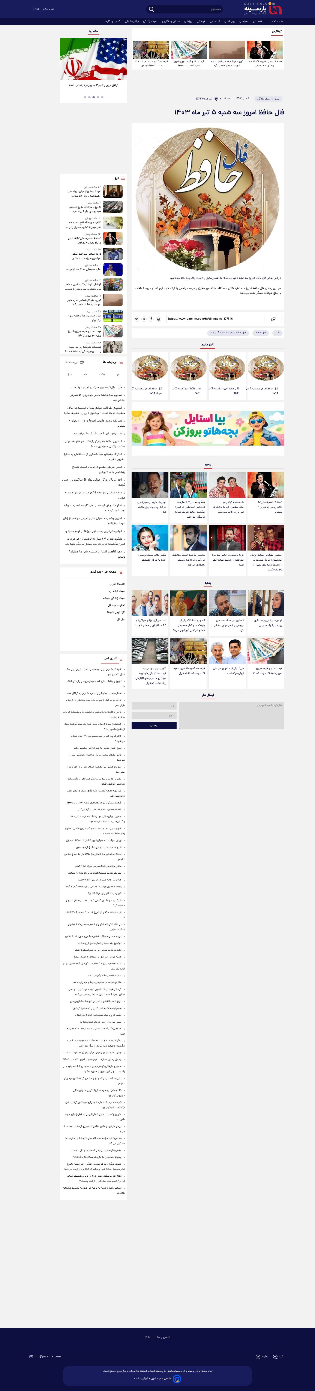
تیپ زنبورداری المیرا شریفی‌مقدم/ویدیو (98, 433)
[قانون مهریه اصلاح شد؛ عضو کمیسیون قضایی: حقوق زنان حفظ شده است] (113, 223)
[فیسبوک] (151, 319)
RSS (37, 9)
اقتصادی (258, 21)
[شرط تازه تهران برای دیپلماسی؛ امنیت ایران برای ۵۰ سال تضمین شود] (113, 191)
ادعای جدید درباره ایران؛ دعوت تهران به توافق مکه (94, 693)
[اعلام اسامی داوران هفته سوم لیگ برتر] (113, 316)
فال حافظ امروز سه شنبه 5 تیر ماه (228, 333)
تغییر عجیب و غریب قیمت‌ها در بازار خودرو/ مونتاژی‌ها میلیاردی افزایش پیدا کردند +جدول (150, 676)
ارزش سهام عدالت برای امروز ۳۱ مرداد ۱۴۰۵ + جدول (94, 841)
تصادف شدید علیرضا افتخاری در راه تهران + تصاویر (265, 64)
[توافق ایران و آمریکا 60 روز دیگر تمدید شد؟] (93, 59)
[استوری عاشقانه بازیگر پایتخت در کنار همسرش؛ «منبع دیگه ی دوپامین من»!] (188, 603)
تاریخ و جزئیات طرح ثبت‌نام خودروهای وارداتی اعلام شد (85, 209)
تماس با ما (48, 9)
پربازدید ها (110, 362)
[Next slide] (122, 59)
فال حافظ (261, 333)
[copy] (273, 319)
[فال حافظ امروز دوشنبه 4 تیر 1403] (266, 368)
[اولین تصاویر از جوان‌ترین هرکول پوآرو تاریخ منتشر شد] (150, 485)
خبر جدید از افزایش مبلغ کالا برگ (104, 894)
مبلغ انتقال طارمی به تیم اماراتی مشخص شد (98, 748)
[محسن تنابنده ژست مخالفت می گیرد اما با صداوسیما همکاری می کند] (188, 538)
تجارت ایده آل (116, 605)
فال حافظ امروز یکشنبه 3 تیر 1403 (223, 391)
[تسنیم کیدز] (208, 429)
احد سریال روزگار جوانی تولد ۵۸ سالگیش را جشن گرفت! (150, 623)
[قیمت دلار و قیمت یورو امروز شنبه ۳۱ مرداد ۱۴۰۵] (189, 50)
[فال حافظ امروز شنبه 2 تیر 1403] (188, 368)
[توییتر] (136, 319)
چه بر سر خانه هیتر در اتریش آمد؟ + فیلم (100, 880)
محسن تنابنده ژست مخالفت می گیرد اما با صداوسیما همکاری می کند (188, 560)
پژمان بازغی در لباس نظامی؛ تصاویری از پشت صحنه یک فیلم (228, 560)
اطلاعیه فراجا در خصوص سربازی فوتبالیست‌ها (97, 983)
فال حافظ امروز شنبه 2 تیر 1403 (186, 391)
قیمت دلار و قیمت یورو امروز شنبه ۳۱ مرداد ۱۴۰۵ (189, 64)
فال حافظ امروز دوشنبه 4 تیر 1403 (262, 391)
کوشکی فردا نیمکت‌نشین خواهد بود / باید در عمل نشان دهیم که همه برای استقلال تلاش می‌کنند (83, 286)
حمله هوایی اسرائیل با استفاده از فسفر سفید (98, 957)
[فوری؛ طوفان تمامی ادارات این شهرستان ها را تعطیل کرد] (227, 50)
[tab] (102, 97)
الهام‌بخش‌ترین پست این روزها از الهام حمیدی (268, 623)
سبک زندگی (150, 21)
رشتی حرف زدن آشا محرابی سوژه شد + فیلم (98, 866)
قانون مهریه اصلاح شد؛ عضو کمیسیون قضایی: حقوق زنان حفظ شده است (85, 225)
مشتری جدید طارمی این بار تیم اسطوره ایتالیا (98, 950)
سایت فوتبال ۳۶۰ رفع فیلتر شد (83, 269)
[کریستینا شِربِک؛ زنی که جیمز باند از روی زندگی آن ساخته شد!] (113, 347)
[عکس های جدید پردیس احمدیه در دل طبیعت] (150, 538)
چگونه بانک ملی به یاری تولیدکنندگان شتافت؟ (97, 1157)
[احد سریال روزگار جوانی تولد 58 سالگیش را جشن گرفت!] (150, 603)
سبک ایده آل (117, 591)
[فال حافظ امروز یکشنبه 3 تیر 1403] (227, 368)
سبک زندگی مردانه (114, 598)
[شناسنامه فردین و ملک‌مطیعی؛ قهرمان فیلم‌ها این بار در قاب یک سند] (227, 485)
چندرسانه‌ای (132, 21)
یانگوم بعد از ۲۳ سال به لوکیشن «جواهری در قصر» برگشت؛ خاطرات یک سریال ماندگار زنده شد (189, 509)
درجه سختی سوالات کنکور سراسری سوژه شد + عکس (86, 256)
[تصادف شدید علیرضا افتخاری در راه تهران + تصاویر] (265, 50)
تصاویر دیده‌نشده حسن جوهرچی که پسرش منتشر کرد (229, 625)
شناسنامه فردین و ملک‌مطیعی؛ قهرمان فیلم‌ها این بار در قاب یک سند (228, 507)
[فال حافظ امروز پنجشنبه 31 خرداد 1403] (150, 368)
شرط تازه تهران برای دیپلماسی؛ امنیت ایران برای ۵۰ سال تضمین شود (84, 193)
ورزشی (188, 21)
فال (277, 333)
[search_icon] (151, 9)
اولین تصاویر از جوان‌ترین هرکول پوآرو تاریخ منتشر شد (151, 507)
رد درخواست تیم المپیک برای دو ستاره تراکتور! (97, 1008)
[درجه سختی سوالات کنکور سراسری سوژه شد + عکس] (113, 254)
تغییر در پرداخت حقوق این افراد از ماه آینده (98, 1015)
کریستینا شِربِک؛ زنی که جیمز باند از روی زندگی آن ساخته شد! (83, 349)
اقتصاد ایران (117, 584)
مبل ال (121, 619)
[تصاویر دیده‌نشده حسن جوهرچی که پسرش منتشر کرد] (227, 603)
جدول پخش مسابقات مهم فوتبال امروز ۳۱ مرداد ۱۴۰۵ (92, 1060)
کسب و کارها (113, 21)
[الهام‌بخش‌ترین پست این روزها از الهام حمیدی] (266, 603)
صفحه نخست (276, 21)
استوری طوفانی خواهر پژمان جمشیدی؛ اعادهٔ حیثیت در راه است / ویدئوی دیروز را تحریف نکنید (266, 562)
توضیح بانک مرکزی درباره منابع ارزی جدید (100, 943)
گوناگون (277, 32)
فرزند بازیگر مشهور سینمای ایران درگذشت (228, 671)
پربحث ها (71, 362)
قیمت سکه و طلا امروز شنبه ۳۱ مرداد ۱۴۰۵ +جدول (151, 64)
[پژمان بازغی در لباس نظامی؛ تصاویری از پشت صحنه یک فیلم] (227, 538)
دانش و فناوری (171, 21)
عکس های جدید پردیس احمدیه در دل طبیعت (152, 557)
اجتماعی (215, 21)
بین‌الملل (230, 21)
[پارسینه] (260, 9)
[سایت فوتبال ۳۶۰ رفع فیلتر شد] (113, 269)
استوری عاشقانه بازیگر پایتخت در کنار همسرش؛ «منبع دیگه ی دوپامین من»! (189, 625)
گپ (281, 1357)
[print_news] (158, 319)
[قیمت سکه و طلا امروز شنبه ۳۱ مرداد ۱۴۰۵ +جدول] (151, 50)
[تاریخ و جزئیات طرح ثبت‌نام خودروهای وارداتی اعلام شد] (113, 207)
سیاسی (244, 21)
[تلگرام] (144, 319)
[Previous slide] (64, 59)
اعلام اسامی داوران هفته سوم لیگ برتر (84, 318)
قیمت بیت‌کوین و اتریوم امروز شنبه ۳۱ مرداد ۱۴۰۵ (94, 803)
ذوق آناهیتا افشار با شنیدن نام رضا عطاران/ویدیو (96, 1001)
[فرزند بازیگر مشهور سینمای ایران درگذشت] (227, 651)
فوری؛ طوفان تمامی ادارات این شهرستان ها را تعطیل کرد (227, 64)
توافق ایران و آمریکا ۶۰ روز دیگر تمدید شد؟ (93, 85)
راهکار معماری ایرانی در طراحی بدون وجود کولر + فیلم (94, 887)
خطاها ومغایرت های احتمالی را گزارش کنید (99, 810)
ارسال (154, 725)
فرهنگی (201, 21)
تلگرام (265, 1357)
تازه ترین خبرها (116, 612)
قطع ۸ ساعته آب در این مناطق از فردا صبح (99, 847)
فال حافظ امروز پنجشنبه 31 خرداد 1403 (147, 391)
